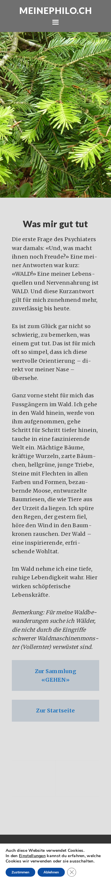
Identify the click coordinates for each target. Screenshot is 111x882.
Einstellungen (32, 856)
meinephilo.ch (55, 10)
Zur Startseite (55, 710)
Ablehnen (51, 872)
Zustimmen (20, 872)
